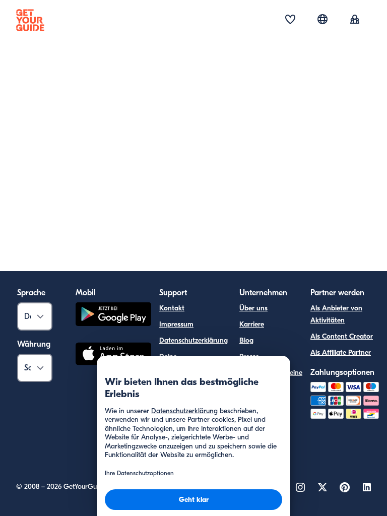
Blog (246, 340)
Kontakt (171, 308)
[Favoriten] (290, 20)
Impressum (176, 324)
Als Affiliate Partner (340, 352)
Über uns (253, 308)
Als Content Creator (341, 336)
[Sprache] (322, 19)
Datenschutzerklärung (193, 340)
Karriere (251, 324)
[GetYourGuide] (30, 20)
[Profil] (355, 20)
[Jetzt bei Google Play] (113, 315)
